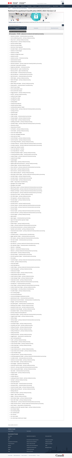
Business (9, 445)
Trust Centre (29, 431)
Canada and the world (30, 449)
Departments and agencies (31, 436)
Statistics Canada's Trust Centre (15, 22)
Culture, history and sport (31, 443)
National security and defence (32, 441)
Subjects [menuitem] (9, 6)
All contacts (10, 436)
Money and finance (30, 451)
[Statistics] (36, 17)
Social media (10, 455)
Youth (46, 445)
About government (48, 436)
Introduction (36, 28)
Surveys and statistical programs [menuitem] (44, 6)
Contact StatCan (10, 431)
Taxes (9, 451)
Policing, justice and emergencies (32, 445)
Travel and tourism (11, 443)
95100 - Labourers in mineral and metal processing (18, 31)
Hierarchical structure (54, 28)
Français (62, 1)
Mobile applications (17, 455)
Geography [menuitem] (29, 6)
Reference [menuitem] (23, 6)
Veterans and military (48, 443)
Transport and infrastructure (31, 447)
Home (9, 8)
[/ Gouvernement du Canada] (17, 3)
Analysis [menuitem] (17, 6)
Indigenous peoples (48, 441)
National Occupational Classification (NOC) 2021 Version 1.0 (17, 28)
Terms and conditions (32, 455)
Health (9, 449)
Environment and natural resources (32, 439)
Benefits (9, 447)
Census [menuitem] (34, 6)
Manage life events (48, 447)
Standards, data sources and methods (19, 8)
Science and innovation (49, 439)
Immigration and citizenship (12, 441)
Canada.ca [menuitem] (62, 6)
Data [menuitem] (14, 6)
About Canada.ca (24, 455)
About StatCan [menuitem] (55, 6)
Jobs (8, 439)
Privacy (38, 455)
